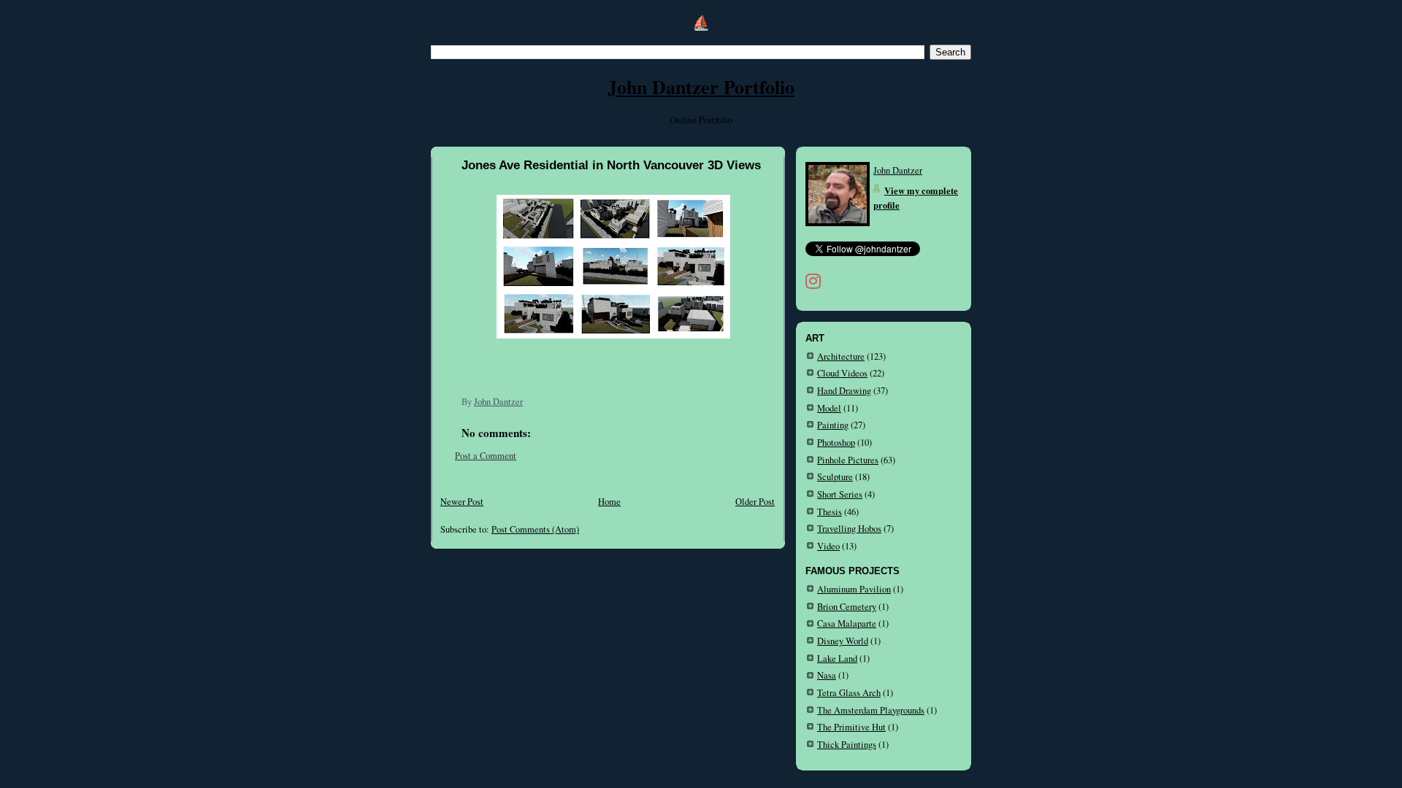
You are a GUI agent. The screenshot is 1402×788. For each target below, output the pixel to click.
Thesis (829, 512)
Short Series (839, 494)
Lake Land (837, 658)
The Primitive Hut (851, 727)
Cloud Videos (842, 373)
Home (609, 501)
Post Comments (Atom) (535, 529)
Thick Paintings (846, 744)
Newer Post (461, 501)
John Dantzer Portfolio (701, 87)
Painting (833, 425)
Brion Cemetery (846, 606)
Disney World (842, 641)
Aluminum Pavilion (854, 589)
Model (829, 408)
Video (828, 546)
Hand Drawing (844, 391)
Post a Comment (485, 455)
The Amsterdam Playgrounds (870, 710)
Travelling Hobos (849, 528)
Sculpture (835, 477)
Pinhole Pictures (847, 460)
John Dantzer (897, 170)
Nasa (826, 675)
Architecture (841, 356)
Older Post (755, 501)
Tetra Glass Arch (849, 693)
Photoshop (836, 442)
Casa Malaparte (846, 623)
